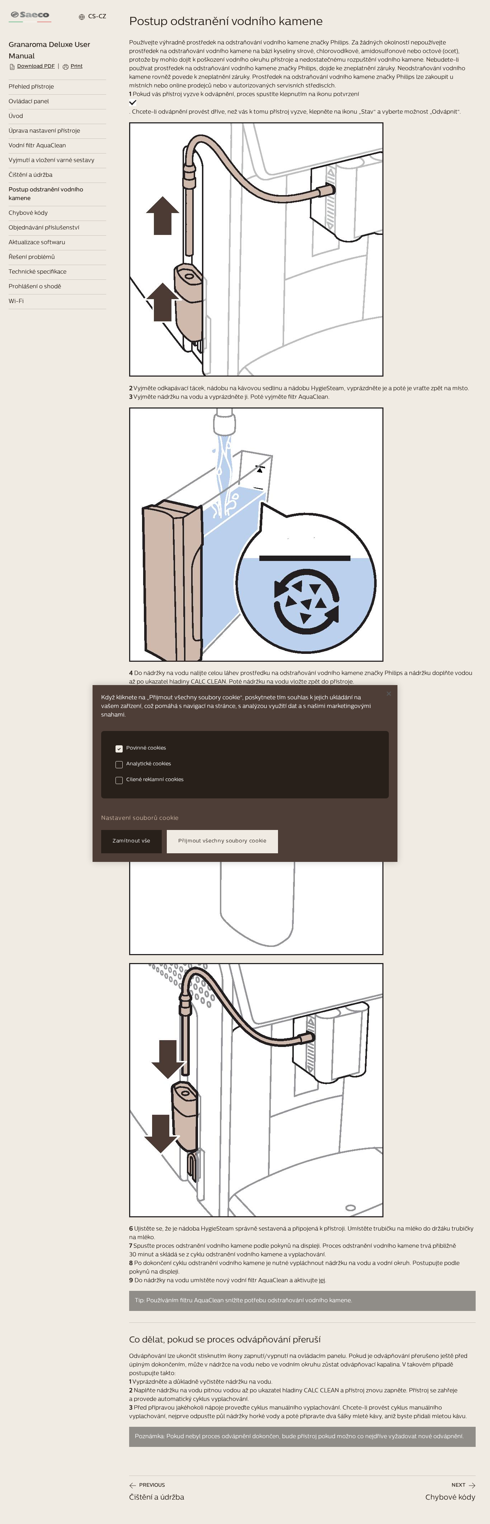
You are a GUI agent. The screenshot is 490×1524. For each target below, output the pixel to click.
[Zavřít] (389, 694)
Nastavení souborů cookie (140, 818)
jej (322, 1281)
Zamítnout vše (131, 841)
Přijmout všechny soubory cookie (222, 841)
